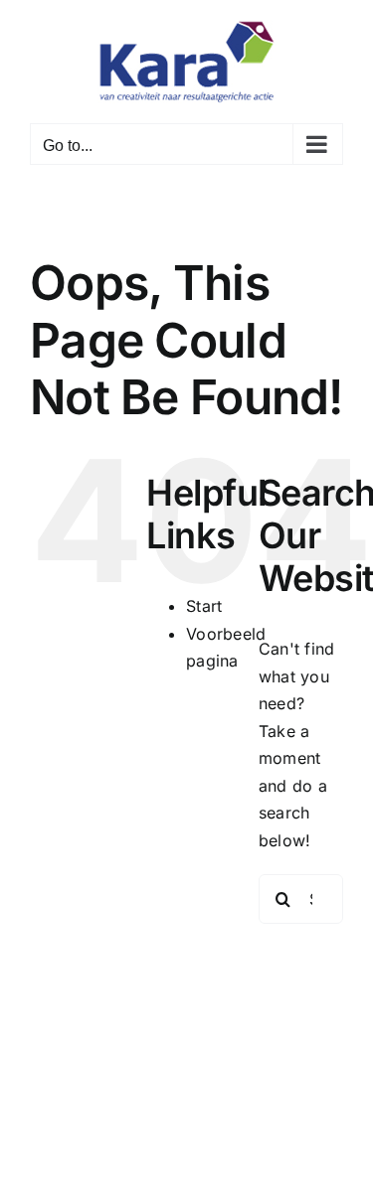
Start (204, 606)
